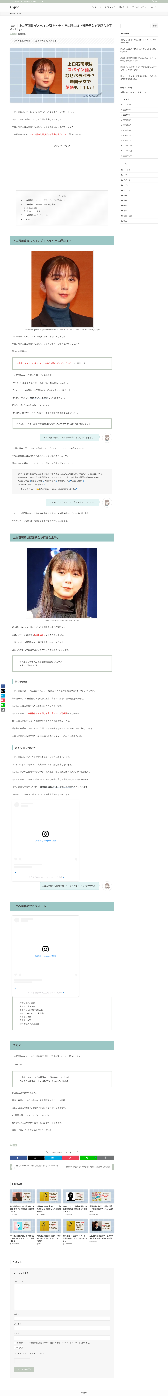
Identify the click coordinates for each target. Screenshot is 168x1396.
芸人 (125, 221)
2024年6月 (127, 115)
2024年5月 (127, 120)
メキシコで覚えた (35, 211)
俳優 (14, 34)
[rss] (153, 1)
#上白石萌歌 (36, 481)
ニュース (126, 190)
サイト (16, 1333)
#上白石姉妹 (76, 481)
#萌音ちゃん (50, 481)
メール (18, 1324)
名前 (17, 1314)
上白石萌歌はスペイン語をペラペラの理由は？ (44, 200)
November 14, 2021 (66, 489)
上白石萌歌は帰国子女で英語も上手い (40, 204)
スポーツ (126, 180)
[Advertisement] (62, 165)
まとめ (27, 219)
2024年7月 (127, 110)
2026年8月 (127, 105)
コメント (18, 1282)
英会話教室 (32, 208)
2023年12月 (127, 146)
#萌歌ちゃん (63, 481)
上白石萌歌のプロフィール (36, 215)
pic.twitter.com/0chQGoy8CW (31, 484)
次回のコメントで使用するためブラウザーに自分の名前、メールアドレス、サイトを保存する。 (54, 1343)
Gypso (14, 7)
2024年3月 (127, 130)
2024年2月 (127, 135)
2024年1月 (127, 140)
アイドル (126, 170)
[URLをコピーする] (105, 1158)
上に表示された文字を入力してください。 (30, 1353)
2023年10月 (127, 156)
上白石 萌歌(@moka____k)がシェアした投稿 (44, 877)
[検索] (156, 1)
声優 (125, 200)
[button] (18, 1158)
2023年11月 (127, 151)
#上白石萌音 (23, 481)
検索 (155, 26)
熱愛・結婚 (127, 216)
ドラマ (126, 185)
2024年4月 (127, 125)
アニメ (126, 175)
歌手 (125, 211)
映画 (125, 206)
